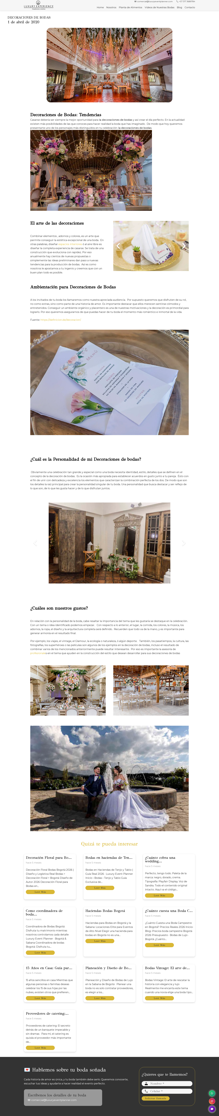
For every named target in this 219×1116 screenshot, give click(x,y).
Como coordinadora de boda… (44, 912)
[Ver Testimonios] (212, 1109)
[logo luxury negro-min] (38, 5)
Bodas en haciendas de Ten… (108, 857)
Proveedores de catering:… (47, 1013)
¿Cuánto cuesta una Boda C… (169, 911)
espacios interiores (70, 244)
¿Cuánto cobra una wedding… (160, 859)
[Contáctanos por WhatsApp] (212, 1093)
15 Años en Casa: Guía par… (49, 968)
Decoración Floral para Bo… (48, 857)
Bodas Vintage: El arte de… (167, 968)
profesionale (38, 653)
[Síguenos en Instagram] (212, 1101)
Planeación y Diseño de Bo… (108, 968)
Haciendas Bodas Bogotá (105, 911)
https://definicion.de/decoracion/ (61, 319)
